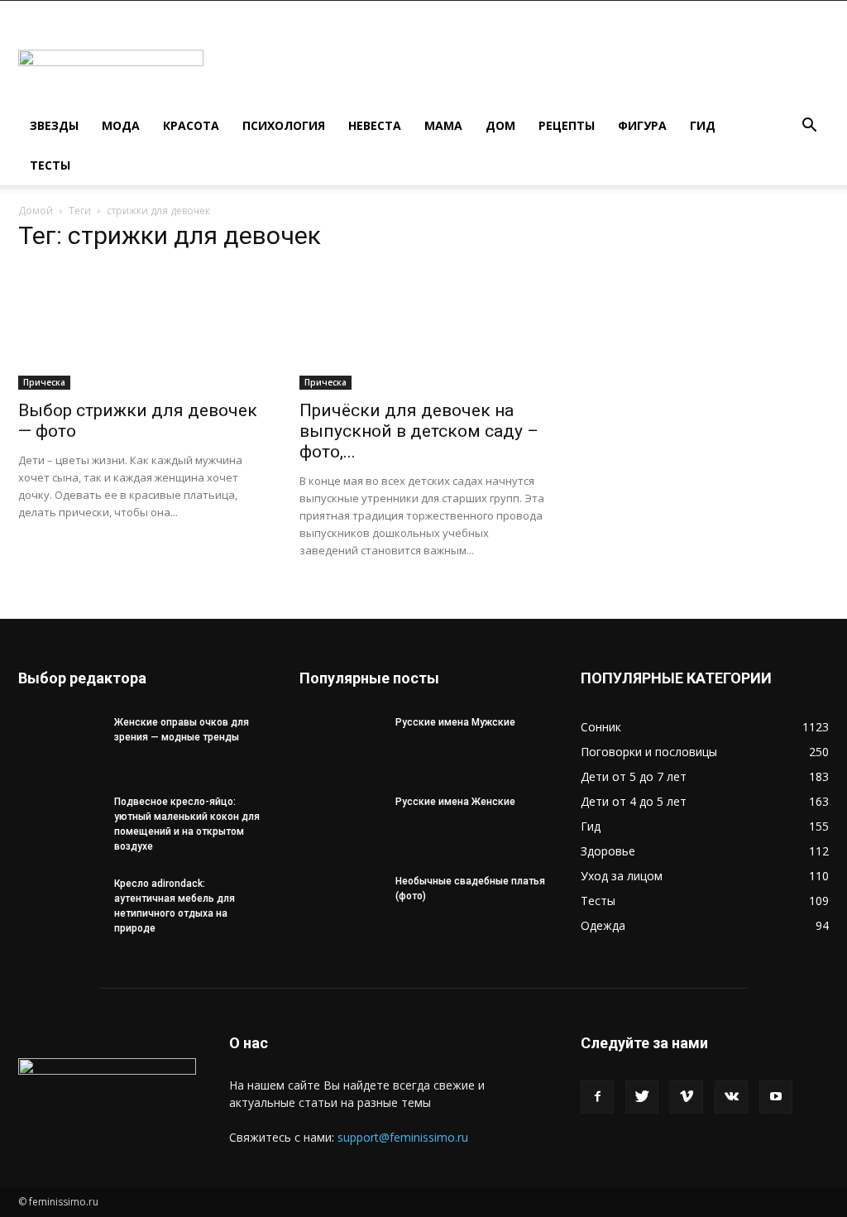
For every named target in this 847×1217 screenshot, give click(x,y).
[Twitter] (641, 1097)
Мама (443, 125)
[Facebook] (597, 1097)
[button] (809, 127)
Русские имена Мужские (455, 722)
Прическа (44, 382)
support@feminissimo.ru (402, 1137)
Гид (702, 125)
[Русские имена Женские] (340, 823)
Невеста (374, 125)
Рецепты (566, 125)
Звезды (54, 125)
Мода (121, 125)
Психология (283, 125)
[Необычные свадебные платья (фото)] (340, 903)
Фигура (642, 125)
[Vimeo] (686, 1097)
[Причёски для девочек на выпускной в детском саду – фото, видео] (423, 328)
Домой (35, 211)
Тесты (50, 165)
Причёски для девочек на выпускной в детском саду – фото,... (418, 431)
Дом (500, 125)
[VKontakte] (731, 1097)
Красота (191, 125)
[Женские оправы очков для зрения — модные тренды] (59, 744)
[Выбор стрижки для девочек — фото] (142, 328)
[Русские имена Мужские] (340, 744)
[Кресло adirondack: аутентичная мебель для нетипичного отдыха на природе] (59, 905)
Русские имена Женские (455, 801)
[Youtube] (775, 1097)
